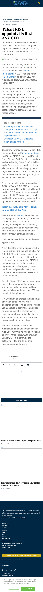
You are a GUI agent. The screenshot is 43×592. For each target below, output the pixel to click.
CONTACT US (5, 525)
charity (21, 215)
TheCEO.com (23, 517)
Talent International (30, 153)
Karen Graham (9, 77)
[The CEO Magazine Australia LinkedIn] (12, 570)
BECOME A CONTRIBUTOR (9, 545)
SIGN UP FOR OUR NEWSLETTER (21, 555)
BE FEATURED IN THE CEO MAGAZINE (12, 543)
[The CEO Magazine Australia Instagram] (16, 570)
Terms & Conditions (8, 575)
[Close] (39, 580)
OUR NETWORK (6, 539)
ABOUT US (5, 523)
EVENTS (4, 532)
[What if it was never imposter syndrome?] (21, 420)
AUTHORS (4, 528)
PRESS (4, 536)
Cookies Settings (14, 589)
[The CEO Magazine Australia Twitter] (8, 570)
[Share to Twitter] (15, 365)
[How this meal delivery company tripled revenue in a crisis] (21, 462)
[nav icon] (3, 3)
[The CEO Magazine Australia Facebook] (4, 570)
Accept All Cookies (28, 589)
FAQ (3, 534)
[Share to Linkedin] (22, 365)
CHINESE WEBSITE (7, 541)
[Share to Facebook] (9, 365)
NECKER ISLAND (6, 547)
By (5, 443)
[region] (18, 13)
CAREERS (4, 530)
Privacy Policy (6, 573)
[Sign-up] (28, 365)
